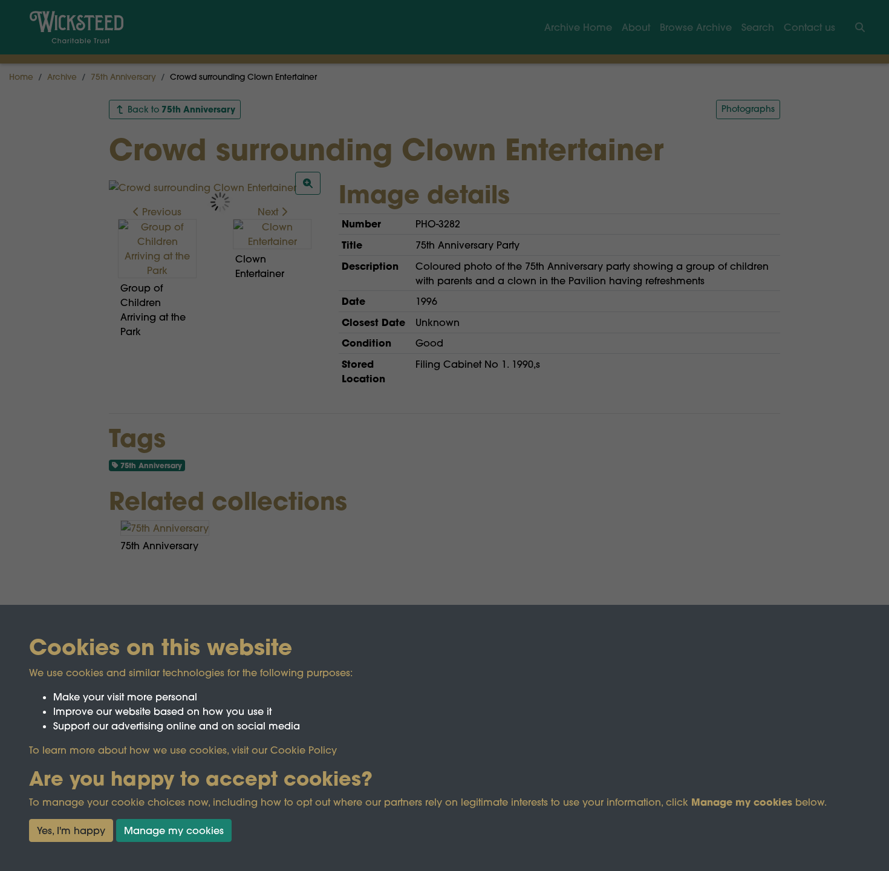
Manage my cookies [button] (174, 830)
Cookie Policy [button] (303, 750)
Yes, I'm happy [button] (71, 830)
